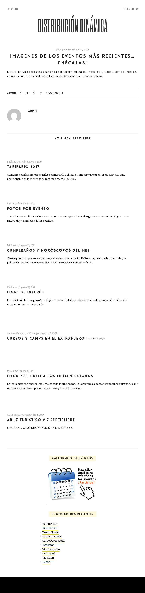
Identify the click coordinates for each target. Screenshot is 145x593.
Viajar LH (48, 557)
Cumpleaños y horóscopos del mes (48, 250)
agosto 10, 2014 (27, 287)
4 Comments (55, 92)
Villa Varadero (51, 549)
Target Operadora (53, 540)
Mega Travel (50, 528)
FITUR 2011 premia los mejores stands (50, 376)
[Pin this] (34, 92)
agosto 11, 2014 (27, 245)
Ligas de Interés (25, 292)
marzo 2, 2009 (49, 333)
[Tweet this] (27, 92)
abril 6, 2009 (82, 49)
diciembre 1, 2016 (26, 203)
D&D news (12, 245)
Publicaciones (14, 161)
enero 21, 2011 (27, 370)
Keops (46, 562)
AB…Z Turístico (15, 414)
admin (11, 92)
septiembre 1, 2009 (35, 414)
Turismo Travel (52, 536)
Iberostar (48, 545)
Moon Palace (50, 523)
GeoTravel (48, 553)
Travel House (50, 532)
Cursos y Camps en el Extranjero (23, 333)
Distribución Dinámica (72, 25)
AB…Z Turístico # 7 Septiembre (41, 420)
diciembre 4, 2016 (32, 161)
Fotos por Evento (65, 49)
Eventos (11, 203)
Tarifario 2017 (23, 166)
